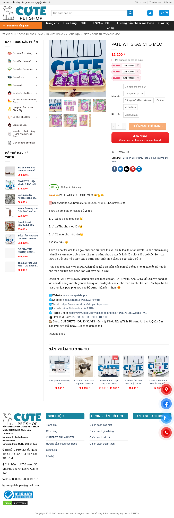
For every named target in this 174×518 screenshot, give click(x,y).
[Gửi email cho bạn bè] (126, 169)
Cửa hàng (70, 23)
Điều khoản (140, 2)
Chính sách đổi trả (100, 437)
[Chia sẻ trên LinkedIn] (139, 169)
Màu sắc (115, 96)
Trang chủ (52, 23)
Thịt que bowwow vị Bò (59, 382)
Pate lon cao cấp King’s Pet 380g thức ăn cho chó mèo (109, 382)
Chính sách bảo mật (101, 424)
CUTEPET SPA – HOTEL (97, 23)
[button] (150, 13)
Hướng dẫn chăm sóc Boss (135, 23)
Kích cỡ (115, 114)
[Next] (168, 375)
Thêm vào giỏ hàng (147, 126)
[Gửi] (130, 13)
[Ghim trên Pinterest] (133, 169)
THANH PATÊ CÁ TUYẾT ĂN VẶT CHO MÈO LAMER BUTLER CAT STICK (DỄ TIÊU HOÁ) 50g (158, 382)
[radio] (136, 86)
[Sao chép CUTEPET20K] (138, 78)
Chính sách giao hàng (102, 431)
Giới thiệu (164, 23)
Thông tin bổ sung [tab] (71, 187)
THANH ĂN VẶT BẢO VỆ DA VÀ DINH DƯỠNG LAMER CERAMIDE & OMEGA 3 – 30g (133, 382)
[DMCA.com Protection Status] (15, 503)
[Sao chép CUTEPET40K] (138, 71)
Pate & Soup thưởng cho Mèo (101, 34)
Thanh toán (155, 2)
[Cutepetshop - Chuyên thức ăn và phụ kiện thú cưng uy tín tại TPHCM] (24, 13)
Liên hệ (167, 2)
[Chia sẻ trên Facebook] (114, 169)
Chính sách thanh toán (102, 443)
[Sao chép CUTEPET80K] (138, 65)
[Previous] (48, 375)
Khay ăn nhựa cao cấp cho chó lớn (84, 382)
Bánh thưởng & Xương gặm (63, 34)
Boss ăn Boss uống (31, 34)
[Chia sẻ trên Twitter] (120, 169)
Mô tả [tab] (54, 187)
